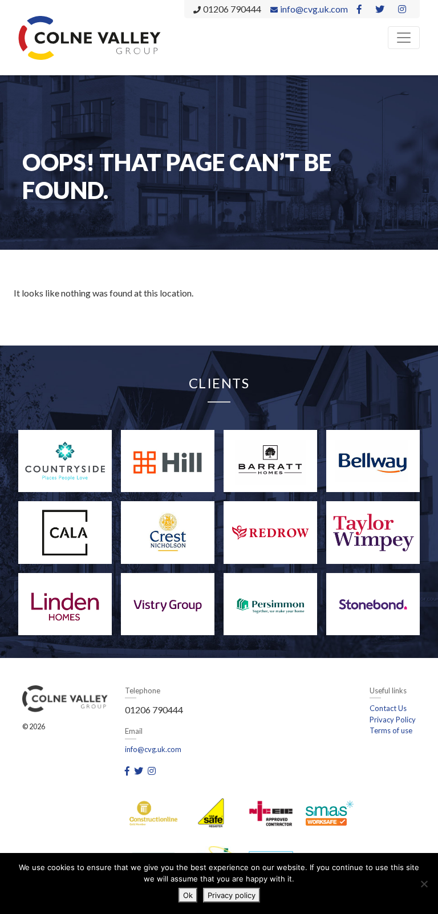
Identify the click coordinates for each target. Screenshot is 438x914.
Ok (188, 895)
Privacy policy (232, 895)
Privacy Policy (393, 719)
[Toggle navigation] (404, 37)
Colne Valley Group (89, 37)
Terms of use (391, 730)
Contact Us (388, 708)
